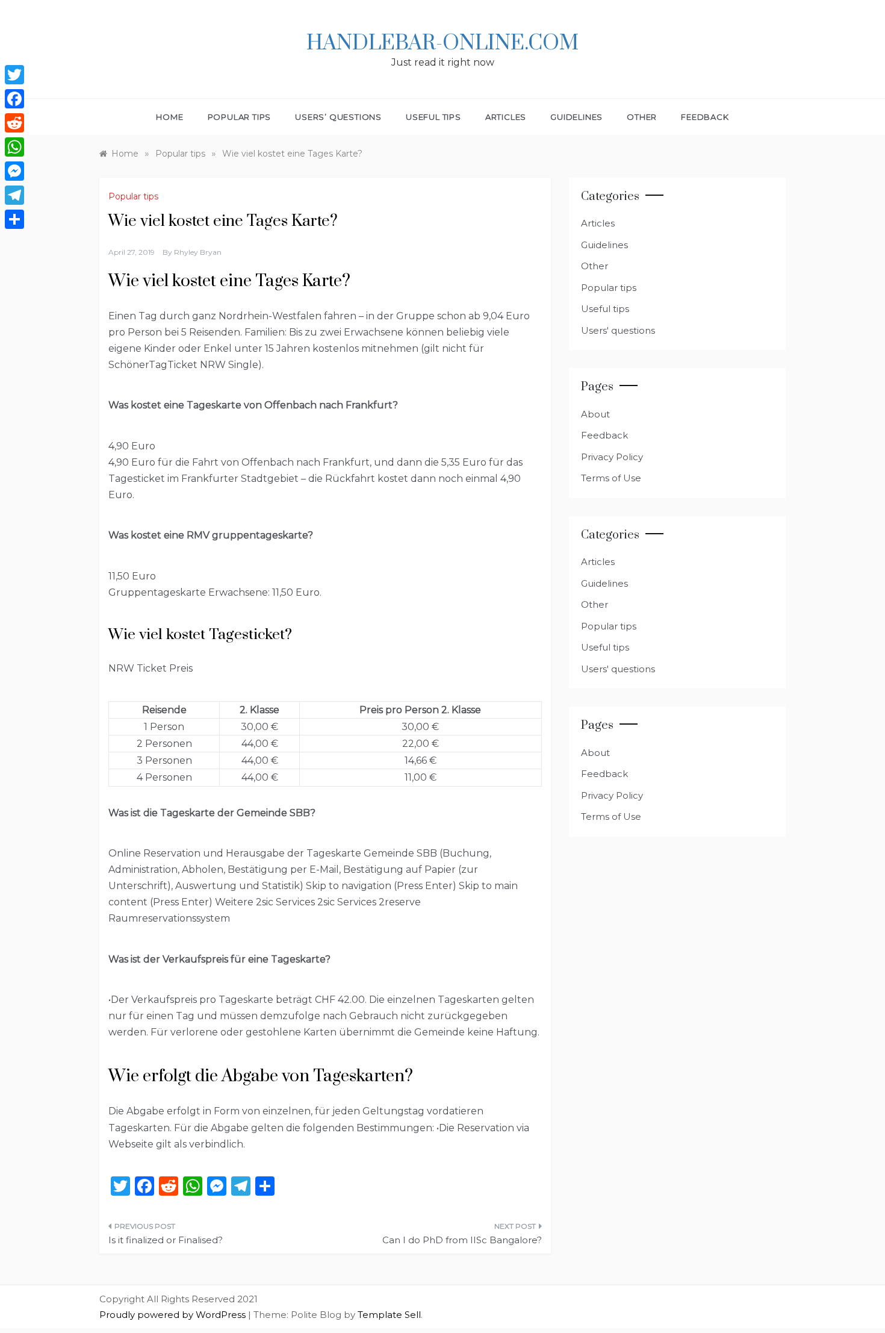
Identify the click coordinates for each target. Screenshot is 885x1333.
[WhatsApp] (14, 147)
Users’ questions (338, 117)
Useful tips (433, 117)
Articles (505, 117)
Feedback (704, 117)
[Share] (14, 219)
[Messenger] (14, 171)
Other (642, 117)
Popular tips (240, 117)
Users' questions (618, 330)
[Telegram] (14, 195)
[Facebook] (14, 99)
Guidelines (576, 117)
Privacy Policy (612, 457)
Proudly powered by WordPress (173, 1314)
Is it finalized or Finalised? (165, 1240)
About (595, 414)
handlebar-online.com (442, 43)
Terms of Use (611, 478)
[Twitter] (14, 75)
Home (169, 117)
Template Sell (389, 1314)
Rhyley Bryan (198, 252)
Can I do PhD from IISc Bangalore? (462, 1240)
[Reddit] (14, 123)
